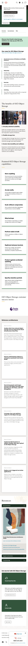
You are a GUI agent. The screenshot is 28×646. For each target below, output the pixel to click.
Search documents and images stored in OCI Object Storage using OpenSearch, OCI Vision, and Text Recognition (14, 387)
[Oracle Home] (6, 3)
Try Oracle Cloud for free (10, 594)
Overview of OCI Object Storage (9, 545)
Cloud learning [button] (6, 560)
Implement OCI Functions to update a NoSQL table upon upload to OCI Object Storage (14, 443)
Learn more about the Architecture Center (12, 540)
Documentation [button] (6, 505)
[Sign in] (22, 2)
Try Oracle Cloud (6, 23)
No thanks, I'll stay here (9, 15)
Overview (4, 30)
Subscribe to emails (5, 637)
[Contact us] (25, 2)
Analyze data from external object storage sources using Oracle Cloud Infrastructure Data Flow (14, 329)
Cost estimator (11, 30)
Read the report (5, 43)
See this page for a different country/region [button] (13, 19)
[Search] (17, 2)
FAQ (17, 30)
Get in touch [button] (8, 622)
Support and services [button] (8, 556)
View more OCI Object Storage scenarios (12, 52)
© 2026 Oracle (4, 633)
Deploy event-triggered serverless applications (13, 470)
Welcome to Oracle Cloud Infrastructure (11, 547)
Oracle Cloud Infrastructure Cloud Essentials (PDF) (13, 549)
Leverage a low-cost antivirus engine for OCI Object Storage (12, 414)
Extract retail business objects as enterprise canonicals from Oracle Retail (13, 358)
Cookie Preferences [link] (5, 635)
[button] (2, 2)
